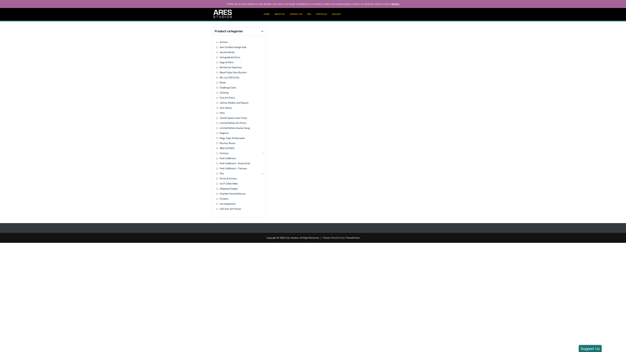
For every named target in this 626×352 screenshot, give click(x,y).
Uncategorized (227, 204)
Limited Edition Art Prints (233, 123)
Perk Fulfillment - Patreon (233, 168)
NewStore (336, 237)
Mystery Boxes (227, 143)
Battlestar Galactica (231, 67)
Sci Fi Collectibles (229, 183)
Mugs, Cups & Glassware (232, 138)
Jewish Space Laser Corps (233, 118)
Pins (222, 173)
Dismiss (395, 4)
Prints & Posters (228, 178)
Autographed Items (230, 57)
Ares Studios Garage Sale (233, 47)
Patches (224, 153)
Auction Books (227, 52)
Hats (222, 113)
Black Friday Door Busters (233, 72)
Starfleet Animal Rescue (233, 193)
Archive (224, 42)
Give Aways (226, 108)
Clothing (224, 92)
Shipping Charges (229, 188)
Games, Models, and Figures (234, 103)
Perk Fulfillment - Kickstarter (235, 163)
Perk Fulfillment (228, 158)
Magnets (224, 133)
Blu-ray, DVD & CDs (229, 77)
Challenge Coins (228, 87)
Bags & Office (227, 62)
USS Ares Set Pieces (230, 209)
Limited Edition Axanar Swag (235, 128)
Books (223, 82)
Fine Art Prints (227, 97)
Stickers (224, 199)
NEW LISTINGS (227, 148)
